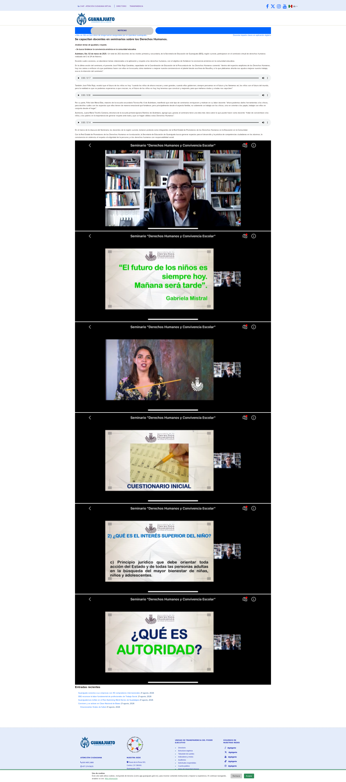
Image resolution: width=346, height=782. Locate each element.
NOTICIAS (122, 31)
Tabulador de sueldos (186, 754)
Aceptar (249, 776)
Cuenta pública (184, 766)
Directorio (182, 748)
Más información (111, 779)
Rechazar (236, 776)
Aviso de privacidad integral (188, 769)
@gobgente (231, 748)
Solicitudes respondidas (187, 763)
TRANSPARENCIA (136, 6)
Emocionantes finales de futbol (92, 707)
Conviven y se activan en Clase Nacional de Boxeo (99, 704)
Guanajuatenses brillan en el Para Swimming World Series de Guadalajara (108, 700)
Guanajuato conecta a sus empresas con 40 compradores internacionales (109, 693)
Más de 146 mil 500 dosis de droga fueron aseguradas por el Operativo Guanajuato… (112, 35)
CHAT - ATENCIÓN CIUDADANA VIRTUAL (95, 6)
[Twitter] (273, 6)
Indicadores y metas (185, 757)
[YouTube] (285, 6)
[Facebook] (268, 6)
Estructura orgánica (185, 751)
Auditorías (182, 760)
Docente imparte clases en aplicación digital (251, 35)
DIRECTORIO (121, 6)
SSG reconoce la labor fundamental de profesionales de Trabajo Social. (107, 696)
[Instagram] (279, 6)
